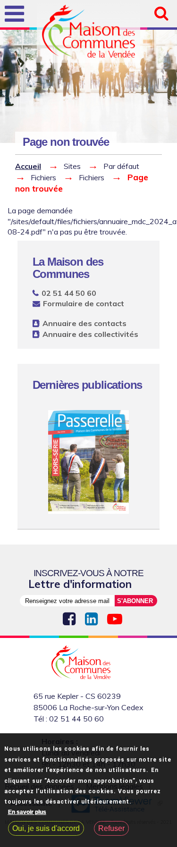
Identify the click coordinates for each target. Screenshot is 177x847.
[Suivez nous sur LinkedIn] (91, 619)
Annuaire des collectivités (90, 334)
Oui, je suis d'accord (46, 828)
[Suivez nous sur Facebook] (69, 619)
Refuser (111, 828)
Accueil (28, 166)
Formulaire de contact (83, 303)
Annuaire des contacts (84, 323)
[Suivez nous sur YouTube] (114, 619)
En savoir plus (27, 812)
